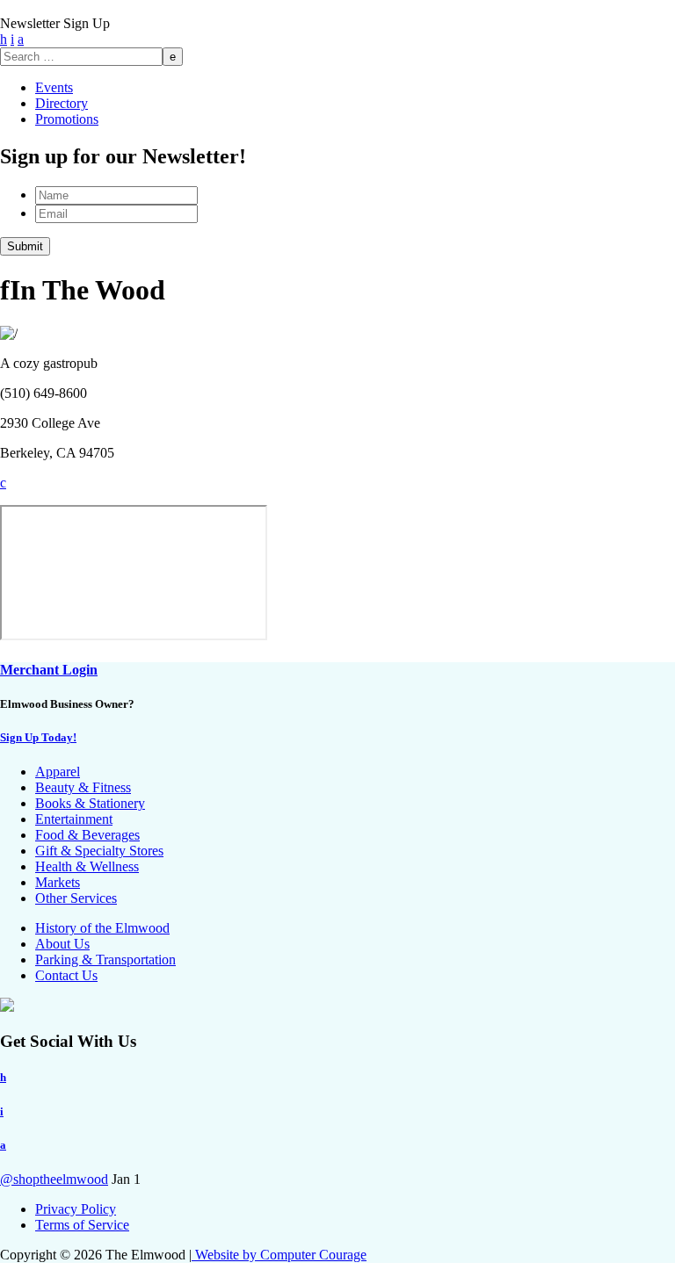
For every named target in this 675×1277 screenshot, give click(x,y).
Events (54, 87)
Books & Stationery (90, 803)
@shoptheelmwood (54, 1179)
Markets (57, 882)
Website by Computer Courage (279, 1254)
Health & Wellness (87, 866)
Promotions (66, 119)
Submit (25, 246)
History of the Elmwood (102, 927)
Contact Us (66, 975)
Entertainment (73, 819)
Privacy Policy (75, 1208)
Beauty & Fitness (83, 787)
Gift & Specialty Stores (99, 850)
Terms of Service (82, 1224)
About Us (62, 943)
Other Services (76, 898)
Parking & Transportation (105, 959)
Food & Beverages (87, 834)
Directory (61, 103)
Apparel (57, 771)
